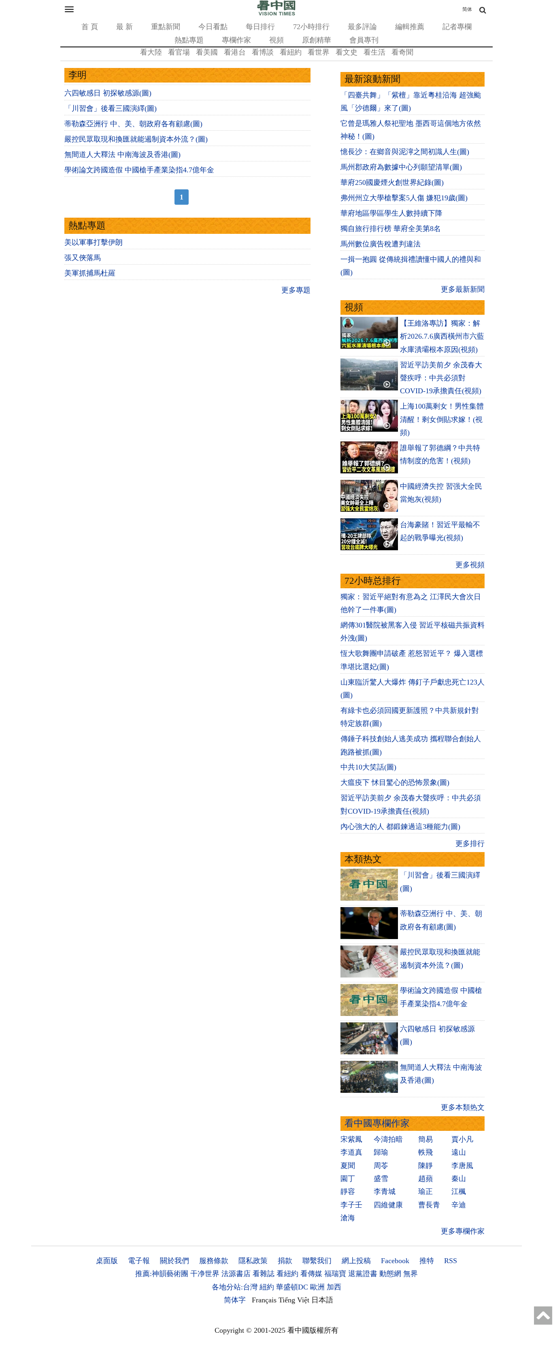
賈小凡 (462, 1139)
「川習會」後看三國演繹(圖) (110, 108)
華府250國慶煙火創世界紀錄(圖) (392, 182)
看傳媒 (311, 1274)
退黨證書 (362, 1274)
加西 (334, 1287)
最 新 (124, 27)
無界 (410, 1274)
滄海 (347, 1218)
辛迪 (458, 1205)
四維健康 (388, 1205)
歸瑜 (381, 1152)
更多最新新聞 (463, 289)
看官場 (179, 52)
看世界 (319, 52)
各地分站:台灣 (234, 1287)
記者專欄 (457, 27)
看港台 (235, 52)
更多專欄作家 (463, 1231)
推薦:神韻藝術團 (161, 1274)
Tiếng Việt (294, 1300)
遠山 (458, 1152)
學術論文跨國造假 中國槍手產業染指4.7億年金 (139, 170)
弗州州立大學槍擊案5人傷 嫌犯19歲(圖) (404, 198)
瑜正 (425, 1191)
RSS (450, 1261)
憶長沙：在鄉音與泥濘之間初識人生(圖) (404, 152)
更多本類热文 (463, 1107)
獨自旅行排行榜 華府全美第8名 (390, 229)
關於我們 (174, 1261)
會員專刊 (364, 40)
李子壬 (351, 1205)
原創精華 (316, 40)
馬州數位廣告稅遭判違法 (380, 244)
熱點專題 (189, 40)
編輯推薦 (409, 27)
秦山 (458, 1179)
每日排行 (260, 27)
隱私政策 (253, 1261)
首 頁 (89, 27)
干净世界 (204, 1274)
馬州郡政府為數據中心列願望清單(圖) (401, 167)
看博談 (263, 52)
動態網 (390, 1274)
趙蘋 (425, 1179)
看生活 (374, 52)
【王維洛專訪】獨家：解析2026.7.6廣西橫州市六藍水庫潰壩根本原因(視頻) (442, 336)
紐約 (266, 1287)
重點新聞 (165, 27)
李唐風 (462, 1166)
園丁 (347, 1179)
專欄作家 (236, 40)
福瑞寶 (335, 1274)
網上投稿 (356, 1261)
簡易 (425, 1139)
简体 (467, 9)
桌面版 (107, 1261)
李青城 (385, 1191)
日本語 (322, 1300)
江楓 (458, 1191)
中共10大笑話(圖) (368, 767)
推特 (426, 1261)
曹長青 (429, 1205)
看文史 (346, 52)
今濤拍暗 (388, 1139)
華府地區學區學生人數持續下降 (391, 213)
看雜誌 (263, 1274)
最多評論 (362, 27)
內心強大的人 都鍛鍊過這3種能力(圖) (400, 827)
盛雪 (381, 1179)
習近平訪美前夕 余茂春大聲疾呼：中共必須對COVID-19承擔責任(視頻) (441, 378)
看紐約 (291, 52)
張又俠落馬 (82, 258)
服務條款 (213, 1261)
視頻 (276, 40)
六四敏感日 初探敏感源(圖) (107, 93)
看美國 (207, 52)
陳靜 (425, 1166)
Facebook (395, 1261)
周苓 (381, 1166)
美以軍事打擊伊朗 (93, 242)
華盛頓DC (292, 1287)
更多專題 (296, 290)
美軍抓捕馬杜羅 (89, 273)
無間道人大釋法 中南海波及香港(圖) (122, 155)
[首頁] (276, 14)
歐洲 (317, 1287)
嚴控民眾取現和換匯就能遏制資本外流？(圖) (136, 139)
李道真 (351, 1152)
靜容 (347, 1191)
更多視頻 (470, 565)
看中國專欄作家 (377, 1123)
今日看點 (213, 27)
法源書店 (236, 1274)
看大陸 (151, 52)
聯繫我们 (317, 1261)
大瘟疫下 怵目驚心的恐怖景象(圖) (394, 782)
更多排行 (470, 844)
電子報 (139, 1261)
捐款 (285, 1261)
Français (264, 1300)
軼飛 (425, 1152)
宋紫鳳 (351, 1139)
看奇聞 (402, 52)
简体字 (235, 1300)
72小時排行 (311, 27)
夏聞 (347, 1166)
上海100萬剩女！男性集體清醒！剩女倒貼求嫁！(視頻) (442, 419)
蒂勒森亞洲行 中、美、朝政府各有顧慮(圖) (133, 124)
